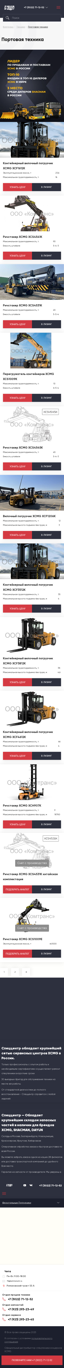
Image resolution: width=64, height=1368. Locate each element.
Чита (46, 7)
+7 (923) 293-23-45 (21, 1319)
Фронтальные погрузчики (16, 1202)
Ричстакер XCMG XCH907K (22, 805)
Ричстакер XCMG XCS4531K (22, 305)
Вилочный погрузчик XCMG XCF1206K (29, 516)
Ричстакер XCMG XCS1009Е (22, 939)
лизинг (46, 187)
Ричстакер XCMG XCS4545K (23, 447)
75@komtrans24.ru (14, 1281)
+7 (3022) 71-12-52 (34, 7)
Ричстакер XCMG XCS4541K (22, 237)
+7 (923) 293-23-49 (21, 1309)
